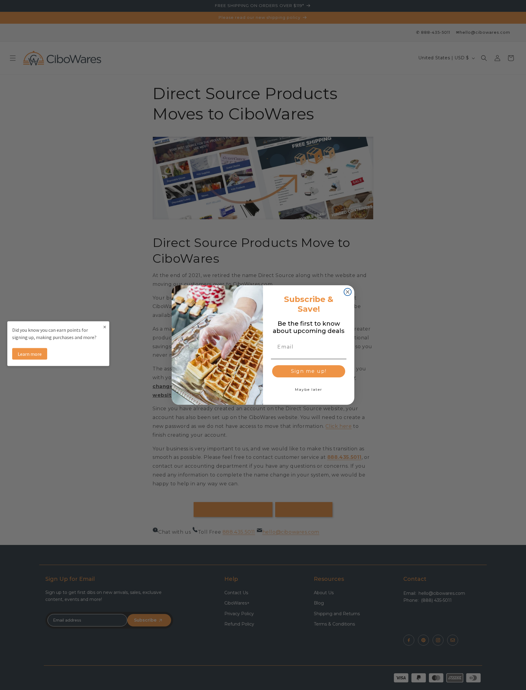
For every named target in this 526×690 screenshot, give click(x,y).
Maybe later (308, 389)
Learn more (30, 354)
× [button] (104, 326)
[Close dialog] (347, 292)
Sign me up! (309, 371)
